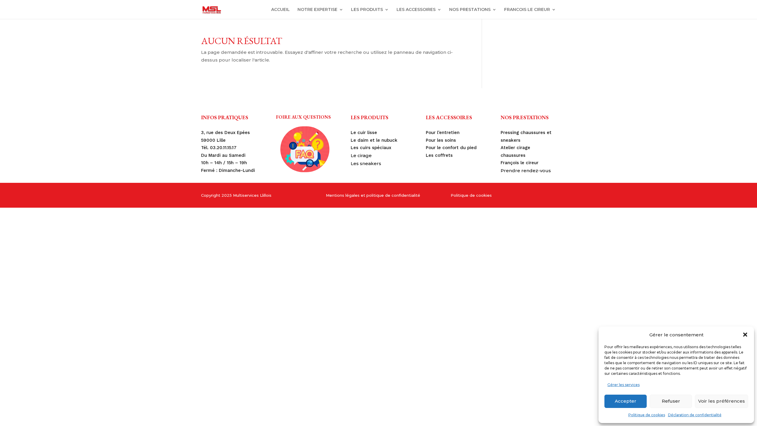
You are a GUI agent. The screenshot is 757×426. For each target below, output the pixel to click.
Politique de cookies (646, 415)
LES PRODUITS (367, 9)
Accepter (625, 401)
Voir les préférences (721, 401)
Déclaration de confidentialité (695, 415)
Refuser (671, 401)
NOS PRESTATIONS (470, 9)
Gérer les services (623, 385)
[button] (745, 335)
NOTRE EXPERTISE (317, 9)
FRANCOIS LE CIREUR (527, 9)
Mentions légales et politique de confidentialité (373, 195)
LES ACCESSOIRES (416, 9)
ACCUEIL (280, 9)
